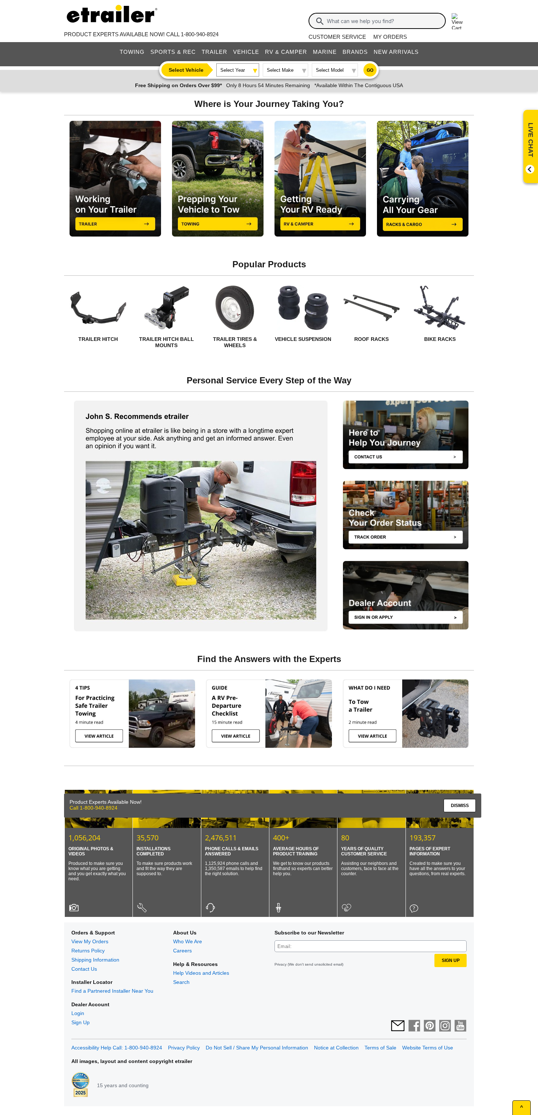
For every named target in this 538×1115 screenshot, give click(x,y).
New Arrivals (396, 52)
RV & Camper (286, 52)
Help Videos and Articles (201, 973)
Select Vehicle (186, 70)
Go (370, 70)
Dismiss (498, 1081)
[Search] (319, 21)
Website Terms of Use (427, 1048)
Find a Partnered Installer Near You (112, 991)
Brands (355, 52)
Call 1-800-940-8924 (132, 1083)
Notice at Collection (336, 1048)
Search (181, 982)
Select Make (280, 70)
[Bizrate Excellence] (80, 1085)
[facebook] (414, 1026)
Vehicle (246, 52)
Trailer (214, 52)
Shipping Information (95, 960)
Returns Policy (88, 951)
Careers (182, 951)
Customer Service (337, 37)
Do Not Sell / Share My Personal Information (257, 1048)
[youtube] (460, 1026)
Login (77, 1013)
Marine (325, 52)
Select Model (330, 70)
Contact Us (84, 969)
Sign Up (80, 1022)
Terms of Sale (380, 1048)
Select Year (232, 70)
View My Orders (89, 941)
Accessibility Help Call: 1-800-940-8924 (116, 1048)
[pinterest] (429, 1026)
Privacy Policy (184, 1048)
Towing (132, 52)
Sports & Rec (173, 52)
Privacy (280, 964)
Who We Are (187, 941)
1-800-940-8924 (199, 34)
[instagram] (445, 1026)
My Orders (390, 37)
